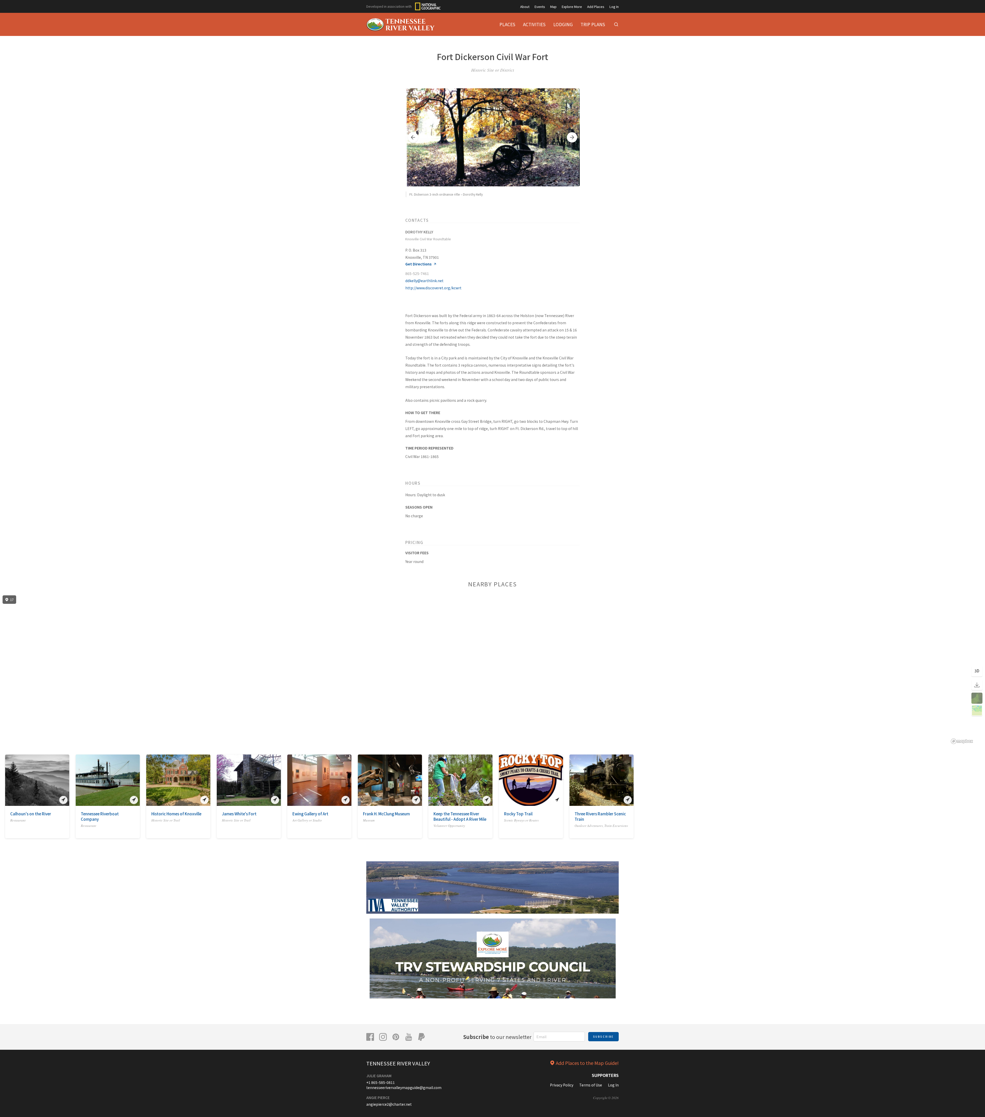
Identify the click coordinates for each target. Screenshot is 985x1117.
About (524, 6)
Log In (614, 6)
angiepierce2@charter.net (389, 1104)
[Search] (616, 24)
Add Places (595, 6)
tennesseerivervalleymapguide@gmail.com (403, 1087)
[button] (413, 137)
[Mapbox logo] (962, 741)
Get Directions (418, 264)
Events (540, 6)
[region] (492, 670)
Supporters (605, 1075)
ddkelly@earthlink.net (424, 280)
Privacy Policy (561, 1084)
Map (553, 6)
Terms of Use (590, 1084)
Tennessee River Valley (398, 1063)
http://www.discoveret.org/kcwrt (433, 287)
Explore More (572, 6)
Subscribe (603, 1036)
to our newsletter (497, 1036)
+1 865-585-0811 (380, 1082)
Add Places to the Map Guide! (587, 1063)
